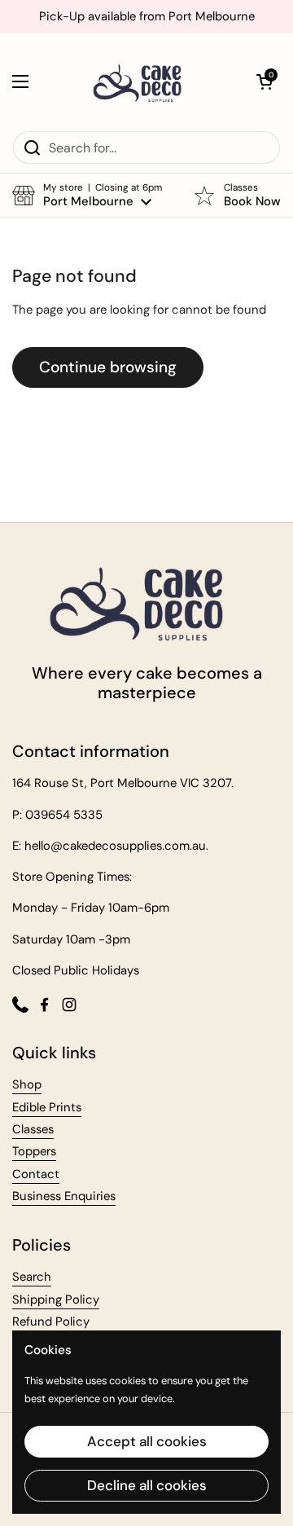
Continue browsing (108, 367)
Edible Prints (46, 1107)
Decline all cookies (147, 1485)
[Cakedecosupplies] (142, 81)
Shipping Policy (55, 1299)
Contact (35, 1174)
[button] (264, 81)
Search (31, 1277)
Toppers (34, 1151)
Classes (33, 1129)
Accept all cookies (147, 1441)
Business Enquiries (64, 1196)
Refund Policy (51, 1321)
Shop (27, 1084)
